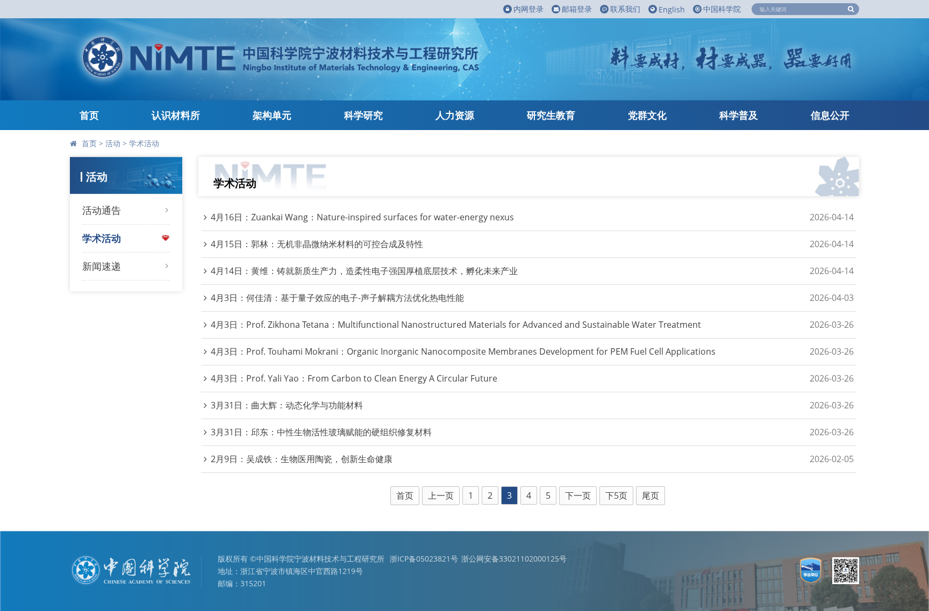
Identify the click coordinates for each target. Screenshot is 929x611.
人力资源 (454, 115)
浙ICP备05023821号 (424, 559)
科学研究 (363, 115)
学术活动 (144, 143)
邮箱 (577, 9)
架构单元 (272, 115)
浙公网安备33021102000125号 (514, 559)
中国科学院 (722, 9)
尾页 (650, 495)
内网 (528, 9)
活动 (112, 143)
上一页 (441, 495)
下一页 (578, 495)
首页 (89, 115)
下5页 (616, 495)
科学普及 (738, 115)
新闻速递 (101, 266)
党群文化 (647, 115)
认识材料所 (176, 115)
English (672, 9)
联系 (625, 9)
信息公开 (830, 115)
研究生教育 (551, 115)
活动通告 (101, 210)
